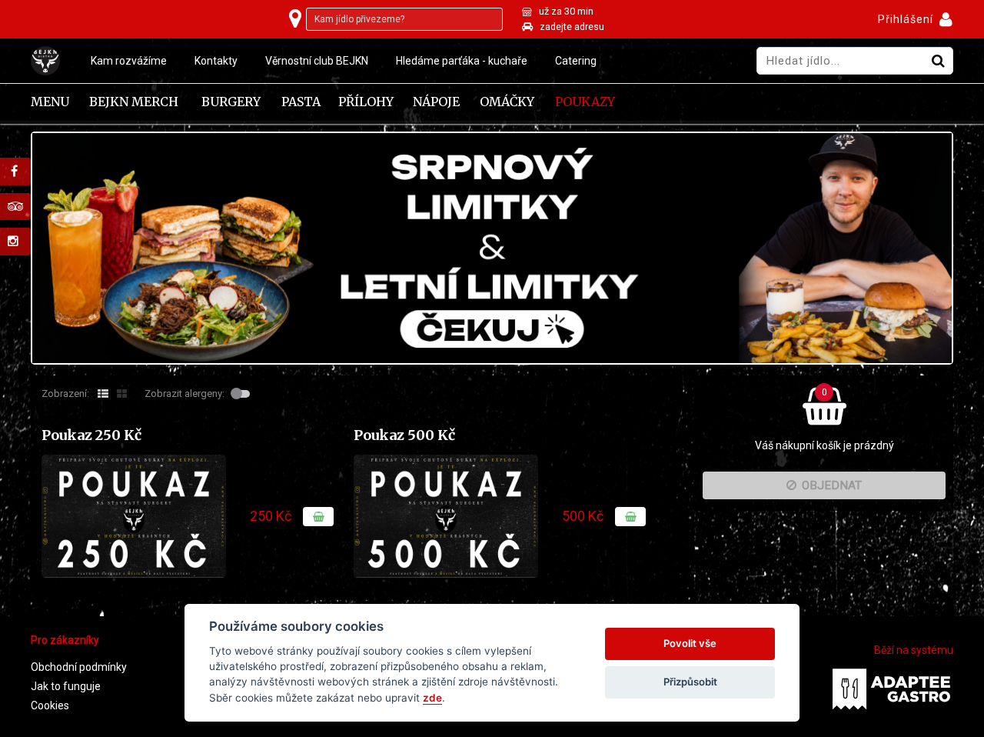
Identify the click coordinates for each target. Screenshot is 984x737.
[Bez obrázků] (103, 394)
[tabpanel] (492, 248)
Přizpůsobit (690, 681)
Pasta (301, 102)
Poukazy (585, 102)
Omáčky (507, 102)
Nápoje (436, 102)
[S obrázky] (122, 394)
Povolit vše (689, 643)
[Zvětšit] (134, 516)
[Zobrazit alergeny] (242, 394)
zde (432, 698)
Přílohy (366, 102)
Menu (50, 102)
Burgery (231, 102)
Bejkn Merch (133, 102)
